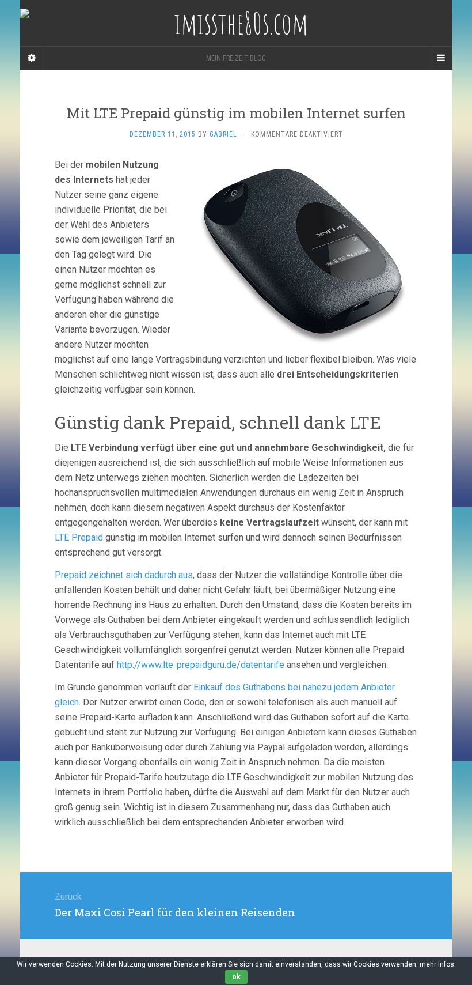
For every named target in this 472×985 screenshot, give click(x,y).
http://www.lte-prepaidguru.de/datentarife (200, 664)
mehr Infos (437, 964)
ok (236, 977)
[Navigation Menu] (440, 58)
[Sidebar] (31, 58)
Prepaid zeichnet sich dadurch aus (124, 574)
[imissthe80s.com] (236, 23)
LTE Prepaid (79, 537)
